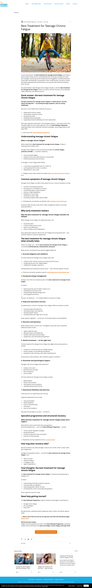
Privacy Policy (31, 579)
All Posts (16, 12)
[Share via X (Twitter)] (25, 539)
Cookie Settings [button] (71, 585)
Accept (86, 585)
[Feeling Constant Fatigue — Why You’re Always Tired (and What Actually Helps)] (24, 558)
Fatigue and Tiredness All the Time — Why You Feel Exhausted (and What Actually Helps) (45, 567)
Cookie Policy (39, 579)
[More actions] (70, 22)
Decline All (79, 585)
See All (76, 551)
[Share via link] (31, 539)
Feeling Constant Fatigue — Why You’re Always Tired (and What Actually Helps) (23, 567)
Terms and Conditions (48, 579)
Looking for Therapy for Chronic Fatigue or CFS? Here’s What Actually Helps (67, 556)
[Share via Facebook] (21, 539)
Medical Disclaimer (59, 579)
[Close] (90, 585)
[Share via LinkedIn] (28, 539)
